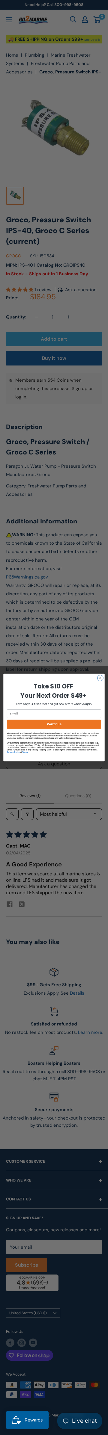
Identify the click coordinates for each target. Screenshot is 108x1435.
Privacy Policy (13, 752)
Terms (25, 752)
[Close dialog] (101, 678)
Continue (54, 724)
